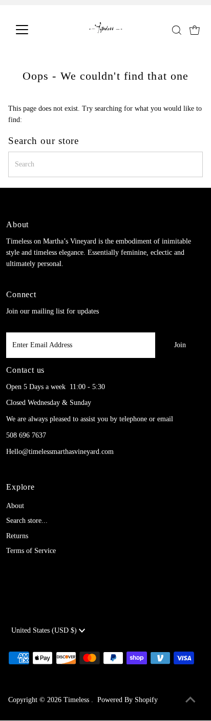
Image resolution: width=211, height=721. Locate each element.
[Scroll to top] (190, 700)
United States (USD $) (45, 630)
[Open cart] (194, 29)
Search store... (27, 520)
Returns (17, 536)
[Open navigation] (31, 29)
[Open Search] (176, 30)
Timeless (77, 700)
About (15, 506)
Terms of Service (31, 551)
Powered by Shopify (127, 700)
